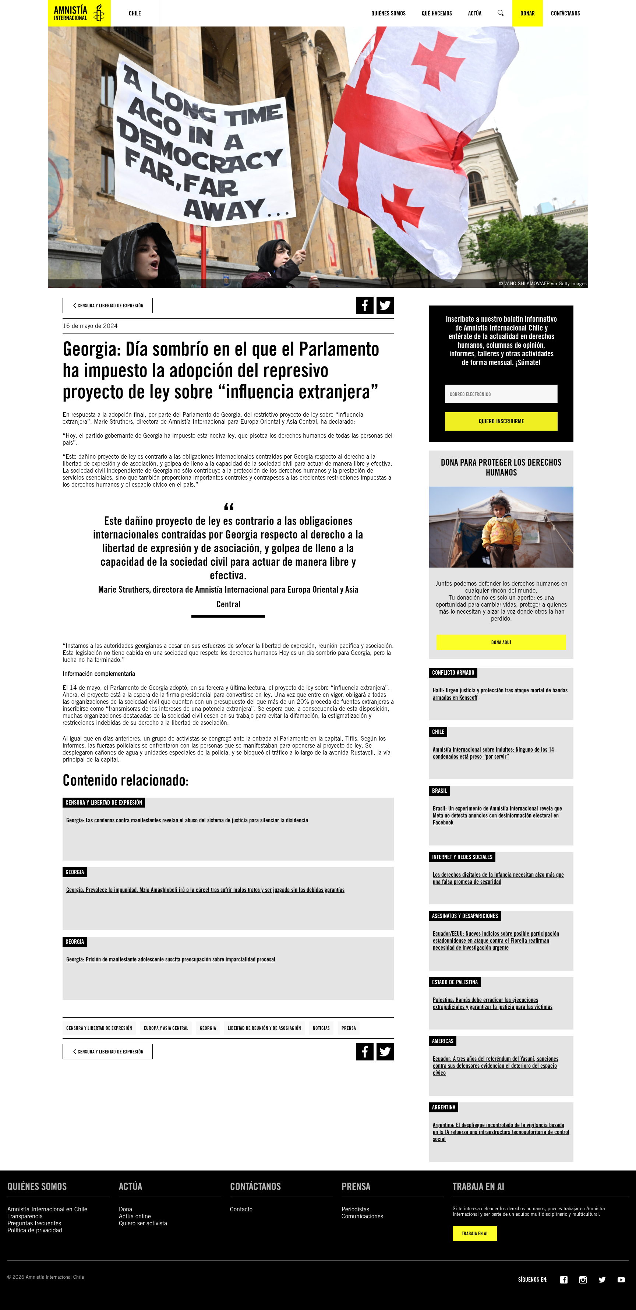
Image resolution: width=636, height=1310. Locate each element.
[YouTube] (621, 1279)
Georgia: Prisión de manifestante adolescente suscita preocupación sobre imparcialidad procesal (170, 959)
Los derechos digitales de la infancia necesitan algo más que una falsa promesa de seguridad (498, 878)
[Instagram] (583, 1279)
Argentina (443, 1107)
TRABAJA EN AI (475, 1233)
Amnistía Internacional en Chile (47, 1209)
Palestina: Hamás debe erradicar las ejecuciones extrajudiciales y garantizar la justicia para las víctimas (492, 1003)
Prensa (349, 1028)
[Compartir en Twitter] (385, 305)
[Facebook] (563, 1279)
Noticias (321, 1028)
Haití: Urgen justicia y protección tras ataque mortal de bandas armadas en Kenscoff (500, 694)
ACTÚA (130, 1186)
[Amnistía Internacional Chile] (79, 13)
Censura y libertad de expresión (104, 802)
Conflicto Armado (453, 672)
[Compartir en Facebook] (365, 305)
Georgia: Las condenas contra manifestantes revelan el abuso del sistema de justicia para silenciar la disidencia (187, 820)
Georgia (75, 872)
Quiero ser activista (143, 1223)
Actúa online (135, 1216)
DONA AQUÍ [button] (501, 642)
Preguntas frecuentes (34, 1223)
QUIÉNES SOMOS (37, 1186)
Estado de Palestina (455, 982)
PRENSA (356, 1186)
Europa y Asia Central (166, 1028)
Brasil (439, 790)
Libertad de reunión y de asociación (264, 1028)
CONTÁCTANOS (255, 1186)
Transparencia (25, 1216)
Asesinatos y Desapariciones (465, 915)
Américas (442, 1041)
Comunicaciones (362, 1216)
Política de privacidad (34, 1230)
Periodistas (355, 1209)
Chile (438, 731)
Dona (125, 1209)
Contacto (241, 1209)
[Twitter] (602, 1279)
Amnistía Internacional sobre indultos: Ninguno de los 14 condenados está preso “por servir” (493, 753)
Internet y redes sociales (462, 857)
